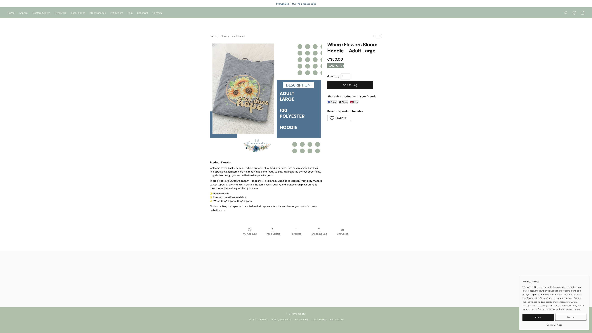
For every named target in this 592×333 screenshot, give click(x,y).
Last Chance (78, 12)
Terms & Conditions (258, 319)
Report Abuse (336, 319)
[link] (554, 324)
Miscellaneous (98, 12)
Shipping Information (281, 319)
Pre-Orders (116, 12)
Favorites (296, 233)
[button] (566, 12)
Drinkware (60, 12)
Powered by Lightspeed (296, 324)
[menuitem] (376, 36)
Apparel (23, 12)
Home (10, 12)
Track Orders (273, 233)
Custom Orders (41, 12)
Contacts (157, 12)
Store (224, 36)
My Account (250, 233)
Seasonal (142, 12)
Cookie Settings (319, 319)
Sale (130, 12)
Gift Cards (342, 233)
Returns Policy (301, 319)
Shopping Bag (319, 233)
